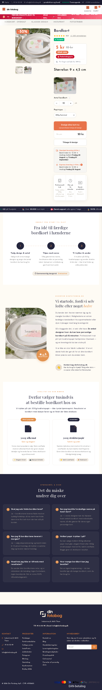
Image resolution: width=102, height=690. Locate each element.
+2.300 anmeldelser (78, 36)
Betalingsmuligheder (50, 652)
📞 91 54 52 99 (16, 2)
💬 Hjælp (5, 2)
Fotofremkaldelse (28, 641)
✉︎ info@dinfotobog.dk (32, 2)
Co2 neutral (47, 659)
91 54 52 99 (9, 645)
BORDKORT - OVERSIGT (15, 22)
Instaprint (58, 22)
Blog (44, 641)
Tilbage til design (70, 142)
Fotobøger (26, 638)
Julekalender (27, 652)
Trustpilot (60, 39)
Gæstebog (26, 662)
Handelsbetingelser (50, 645)
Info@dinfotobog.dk (9, 652)
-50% (22, 32)
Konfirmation (27, 666)
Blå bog (25, 659)
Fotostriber (76, 22)
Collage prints (27, 645)
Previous (17, 46)
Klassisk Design (39, 22)
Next (48, 46)
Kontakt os (47, 638)
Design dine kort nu (70, 126)
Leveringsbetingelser (50, 648)
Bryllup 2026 (27, 669)
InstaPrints (26, 648)
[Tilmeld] (94, 647)
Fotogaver (26, 655)
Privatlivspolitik (48, 655)
